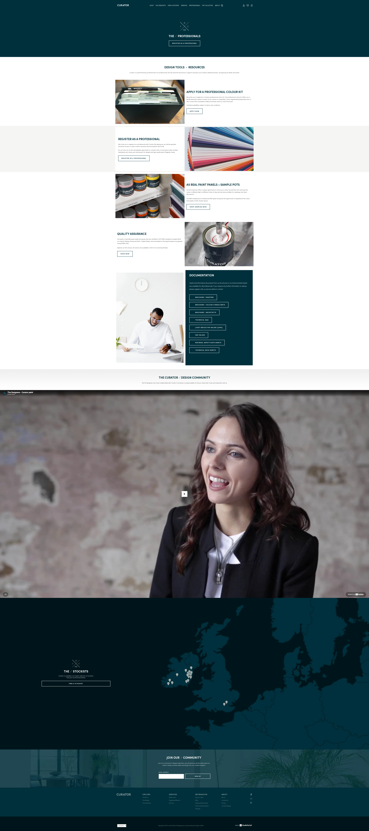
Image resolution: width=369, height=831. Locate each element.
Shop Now (125, 254)
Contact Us (225, 800)
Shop (152, 5)
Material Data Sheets (201, 803)
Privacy (224, 803)
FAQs (196, 800)
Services (184, 5)
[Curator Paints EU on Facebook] (251, 795)
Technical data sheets (205, 350)
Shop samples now (198, 207)
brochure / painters (204, 297)
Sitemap (197, 809)
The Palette (146, 800)
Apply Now (194, 111)
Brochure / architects (205, 312)
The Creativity (160, 5)
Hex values (200, 335)
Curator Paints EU (172, 825)
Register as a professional (133, 158)
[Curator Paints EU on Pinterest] (251, 803)
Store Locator (199, 797)
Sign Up (198, 776)
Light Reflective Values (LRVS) (209, 327)
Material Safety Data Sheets (208, 342)
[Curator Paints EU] (123, 5)
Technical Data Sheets (202, 806)
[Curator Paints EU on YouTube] (251, 799)
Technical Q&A (202, 320)
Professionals (194, 5)
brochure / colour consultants (210, 305)
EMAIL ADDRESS (164, 772)
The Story (145, 797)
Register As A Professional (184, 43)
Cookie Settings (226, 806)
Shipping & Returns (174, 800)
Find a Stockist (173, 5)
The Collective (207, 5)
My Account (172, 797)
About (217, 5)
